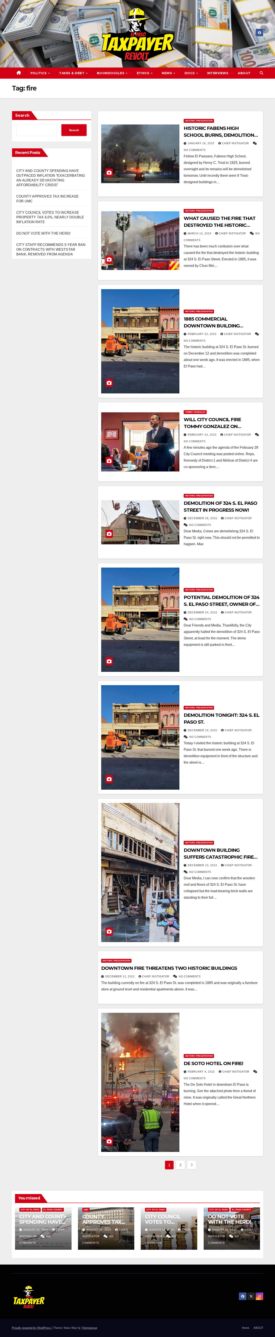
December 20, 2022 (203, 612)
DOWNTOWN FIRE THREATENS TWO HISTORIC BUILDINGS (169, 968)
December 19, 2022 (203, 730)
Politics (39, 73)
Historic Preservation (199, 121)
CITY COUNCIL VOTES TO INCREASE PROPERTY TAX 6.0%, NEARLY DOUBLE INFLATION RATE (50, 217)
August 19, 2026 (162, 1229)
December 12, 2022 (120, 976)
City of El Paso (30, 1209)
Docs (190, 73)
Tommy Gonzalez (195, 412)
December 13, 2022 (203, 865)
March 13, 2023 (200, 233)
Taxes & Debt (72, 73)
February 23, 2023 (202, 334)
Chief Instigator (236, 143)
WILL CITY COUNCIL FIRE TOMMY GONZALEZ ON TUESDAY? (212, 426)
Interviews (217, 73)
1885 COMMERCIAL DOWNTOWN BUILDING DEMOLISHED (212, 326)
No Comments (195, 150)
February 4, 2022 (202, 1071)
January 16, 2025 (201, 143)
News (167, 73)
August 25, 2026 (36, 1229)
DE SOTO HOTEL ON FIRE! (213, 1063)
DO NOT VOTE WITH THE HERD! (43, 233)
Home (245, 1327)
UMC (86, 1209)
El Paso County (53, 1209)
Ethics (144, 73)
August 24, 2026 (99, 1229)
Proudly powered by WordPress (32, 1327)
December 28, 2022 (203, 518)
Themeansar (89, 1327)
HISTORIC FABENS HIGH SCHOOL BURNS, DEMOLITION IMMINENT (219, 135)
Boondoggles (111, 73)
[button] (261, 73)
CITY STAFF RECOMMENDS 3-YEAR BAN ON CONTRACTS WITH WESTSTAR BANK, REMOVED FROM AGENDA (51, 249)
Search (22, 115)
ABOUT (244, 73)
